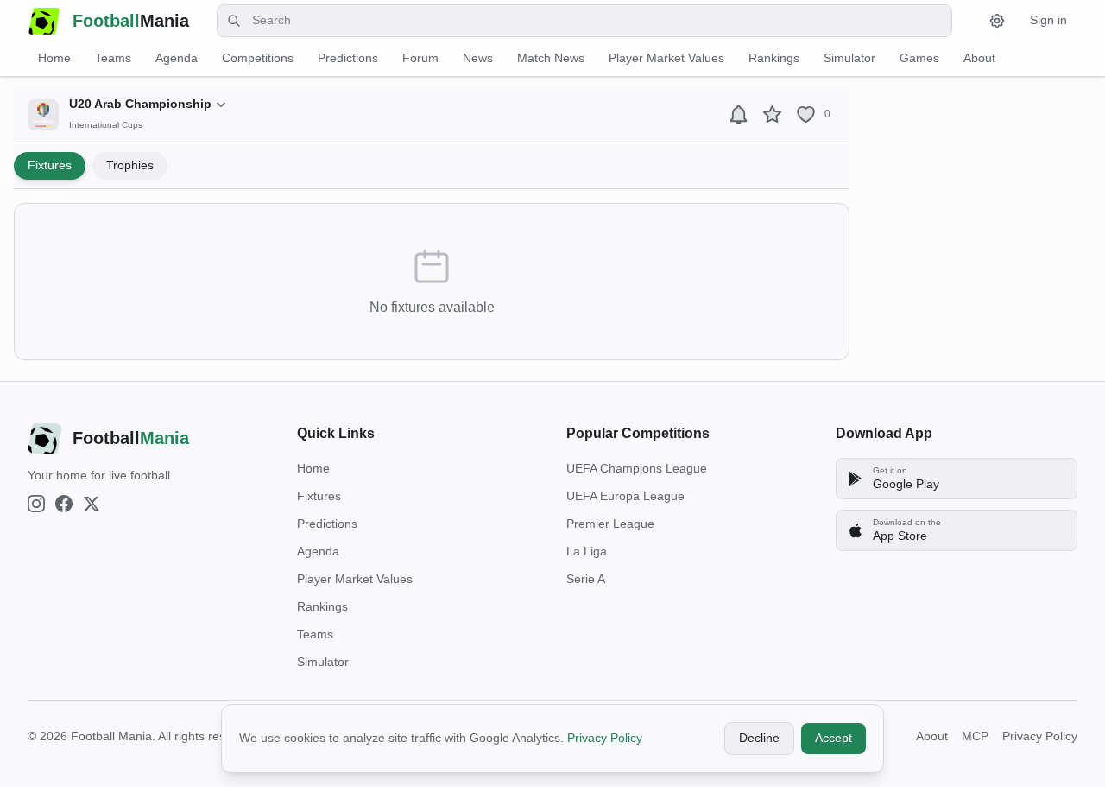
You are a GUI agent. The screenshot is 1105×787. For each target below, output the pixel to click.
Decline (759, 738)
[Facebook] (64, 503)
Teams (113, 58)
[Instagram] (36, 503)
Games (919, 58)
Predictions (348, 58)
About (979, 58)
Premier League (610, 523)
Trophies (130, 165)
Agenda (176, 58)
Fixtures (50, 165)
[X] (91, 503)
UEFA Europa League (625, 496)
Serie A (585, 579)
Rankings (773, 58)
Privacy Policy (604, 738)
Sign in (1048, 20)
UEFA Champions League (636, 468)
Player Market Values (666, 58)
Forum (420, 58)
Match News (550, 58)
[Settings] (997, 20)
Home (54, 58)
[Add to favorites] (772, 114)
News (478, 58)
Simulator (849, 58)
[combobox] (584, 20)
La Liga (586, 551)
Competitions (258, 58)
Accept (833, 738)
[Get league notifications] (738, 114)
